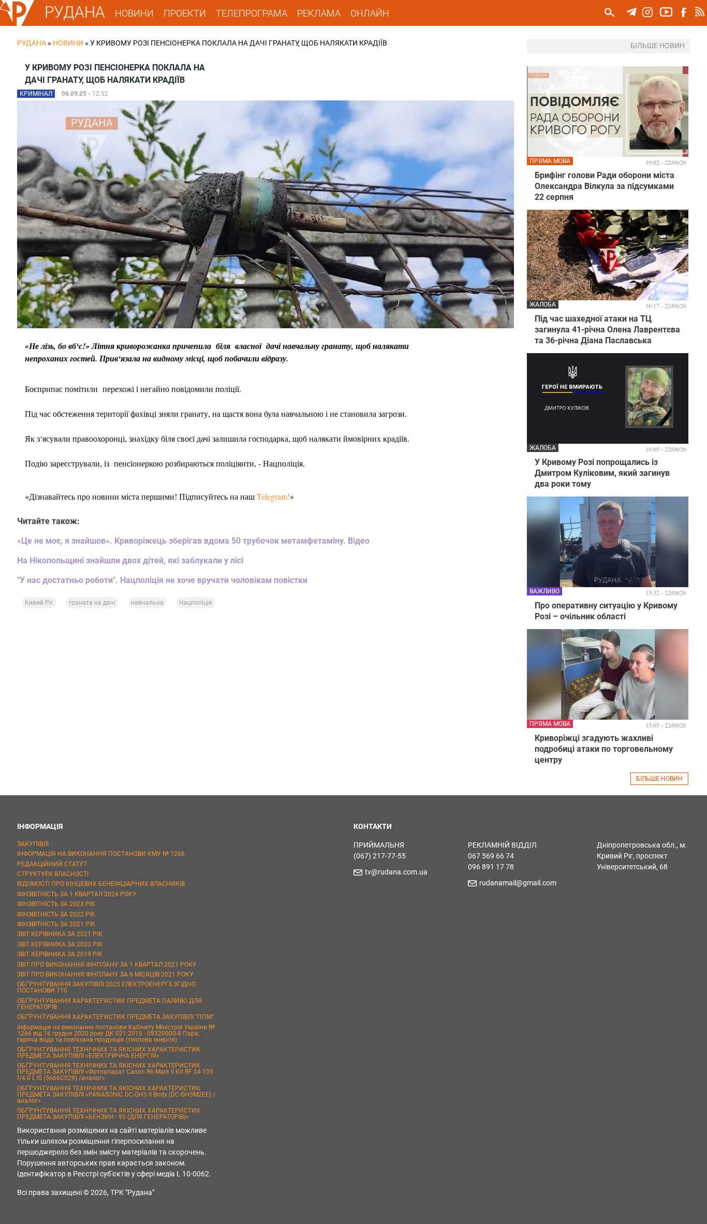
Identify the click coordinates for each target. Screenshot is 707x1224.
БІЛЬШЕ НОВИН (659, 778)
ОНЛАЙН (369, 13)
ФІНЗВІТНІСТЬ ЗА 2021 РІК (56, 924)
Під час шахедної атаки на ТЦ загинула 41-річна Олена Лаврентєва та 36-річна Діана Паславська (607, 329)
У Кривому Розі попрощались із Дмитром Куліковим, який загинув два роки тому (602, 473)
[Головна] (17, 23)
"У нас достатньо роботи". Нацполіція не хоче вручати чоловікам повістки (162, 580)
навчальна (147, 602)
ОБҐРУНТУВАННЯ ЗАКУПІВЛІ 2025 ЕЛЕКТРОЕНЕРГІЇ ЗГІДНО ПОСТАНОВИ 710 (106, 987)
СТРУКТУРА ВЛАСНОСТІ (53, 874)
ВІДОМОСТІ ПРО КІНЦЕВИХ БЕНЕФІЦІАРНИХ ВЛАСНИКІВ (101, 883)
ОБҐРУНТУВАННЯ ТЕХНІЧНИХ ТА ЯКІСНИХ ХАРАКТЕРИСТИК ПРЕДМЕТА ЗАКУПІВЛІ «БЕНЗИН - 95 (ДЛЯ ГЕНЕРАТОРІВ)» (108, 1113)
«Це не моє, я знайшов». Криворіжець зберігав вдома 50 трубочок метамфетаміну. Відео (193, 541)
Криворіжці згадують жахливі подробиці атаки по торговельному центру (604, 749)
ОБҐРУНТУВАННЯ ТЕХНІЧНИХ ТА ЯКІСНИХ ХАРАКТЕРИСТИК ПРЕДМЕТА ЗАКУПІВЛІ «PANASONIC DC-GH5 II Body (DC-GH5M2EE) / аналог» (116, 1094)
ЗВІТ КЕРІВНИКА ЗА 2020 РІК (59, 944)
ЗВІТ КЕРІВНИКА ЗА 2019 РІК (59, 954)
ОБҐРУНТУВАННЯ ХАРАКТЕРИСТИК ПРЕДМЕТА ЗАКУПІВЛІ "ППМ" (115, 1017)
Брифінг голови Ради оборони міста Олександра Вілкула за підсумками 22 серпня (604, 186)
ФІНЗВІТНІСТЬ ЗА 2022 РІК (56, 914)
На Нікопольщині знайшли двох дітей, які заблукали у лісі (130, 560)
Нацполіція (195, 602)
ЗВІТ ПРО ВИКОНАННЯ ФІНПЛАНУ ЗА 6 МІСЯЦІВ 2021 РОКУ (105, 974)
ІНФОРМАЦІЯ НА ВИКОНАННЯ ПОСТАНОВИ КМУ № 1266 (101, 853)
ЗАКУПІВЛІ (33, 844)
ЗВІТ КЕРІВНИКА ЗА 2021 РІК (59, 934)
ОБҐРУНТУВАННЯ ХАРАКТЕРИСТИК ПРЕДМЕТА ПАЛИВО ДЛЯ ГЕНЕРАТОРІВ (109, 1004)
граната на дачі (92, 602)
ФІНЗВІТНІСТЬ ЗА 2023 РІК (56, 904)
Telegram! (273, 496)
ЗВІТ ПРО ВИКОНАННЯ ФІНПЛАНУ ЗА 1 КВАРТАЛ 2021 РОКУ (107, 964)
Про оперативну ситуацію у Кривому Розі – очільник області (606, 611)
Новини (68, 43)
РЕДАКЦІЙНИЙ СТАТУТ (52, 864)
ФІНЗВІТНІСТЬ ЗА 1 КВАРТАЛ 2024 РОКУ (77, 894)
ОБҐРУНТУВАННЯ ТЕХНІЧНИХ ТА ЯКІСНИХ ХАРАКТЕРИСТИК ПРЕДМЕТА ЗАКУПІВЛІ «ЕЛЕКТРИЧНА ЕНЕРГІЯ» (108, 1052)
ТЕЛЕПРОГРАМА (251, 13)
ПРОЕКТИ (185, 13)
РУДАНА (75, 12)
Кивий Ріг (39, 602)
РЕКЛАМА (319, 13)
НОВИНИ (134, 13)
